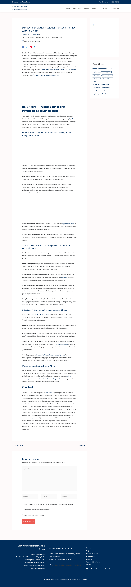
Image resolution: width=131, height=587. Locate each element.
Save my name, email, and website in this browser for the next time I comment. (48, 504)
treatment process (66, 404)
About (86, 8)
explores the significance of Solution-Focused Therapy (59, 69)
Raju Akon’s (48, 392)
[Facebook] (23, 47)
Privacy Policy (90, 556)
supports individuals (68, 223)
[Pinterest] (31, 47)
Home (68, 8)
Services (77, 8)
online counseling (27, 418)
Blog (94, 8)
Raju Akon (72, 118)
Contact (115, 8)
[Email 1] (96, 569)
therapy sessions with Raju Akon (41, 314)
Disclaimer (89, 559)
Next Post (83, 445)
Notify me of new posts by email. (34, 515)
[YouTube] (109, 569)
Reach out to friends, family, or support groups (50, 355)
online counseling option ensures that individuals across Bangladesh (46, 377)
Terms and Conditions (93, 562)
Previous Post (17, 445)
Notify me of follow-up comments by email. (37, 509)
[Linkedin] (34, 47)
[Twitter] (27, 47)
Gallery (105, 8)
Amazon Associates (92, 553)
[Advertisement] (49, 91)
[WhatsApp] (100, 569)
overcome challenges (61, 344)
